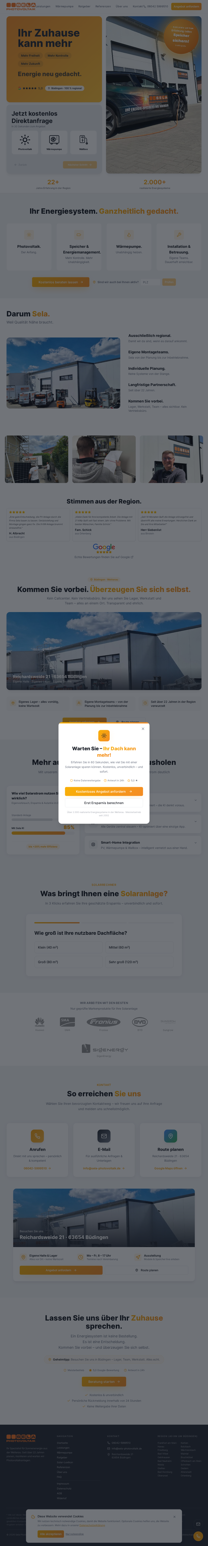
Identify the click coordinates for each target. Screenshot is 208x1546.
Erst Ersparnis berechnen (104, 803)
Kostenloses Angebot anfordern (101, 791)
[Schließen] (143, 729)
